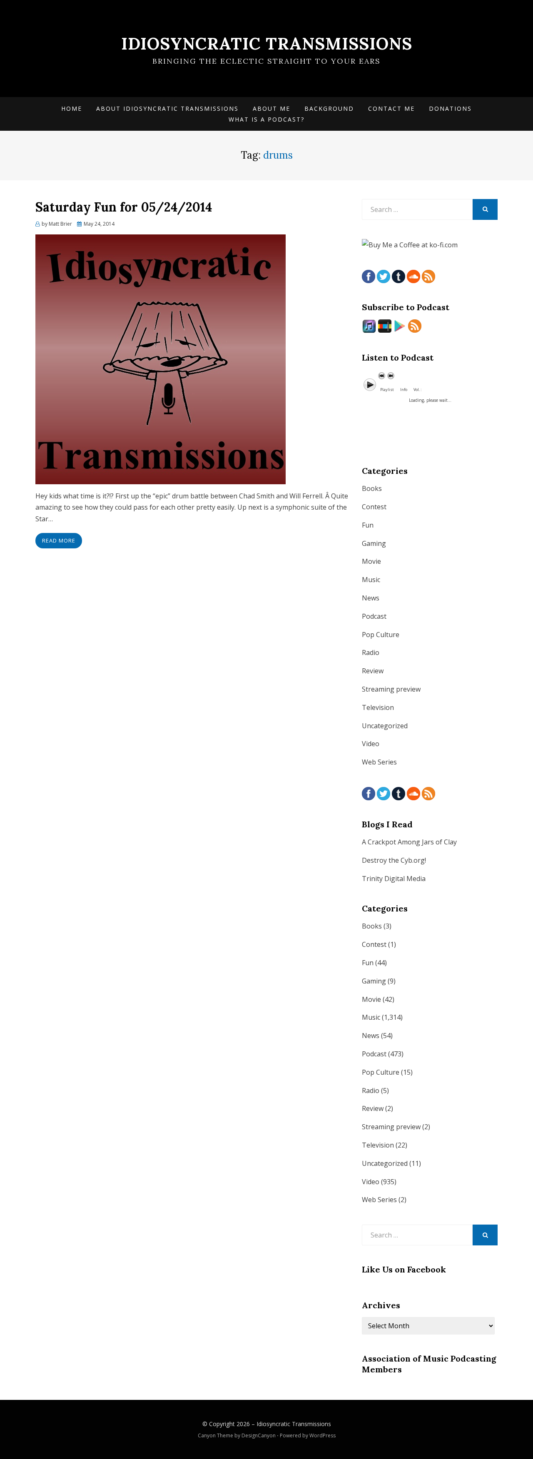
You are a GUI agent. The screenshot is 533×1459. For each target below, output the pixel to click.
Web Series (379, 762)
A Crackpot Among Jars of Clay (409, 842)
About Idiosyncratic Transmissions (167, 108)
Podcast (374, 616)
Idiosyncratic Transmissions (266, 43)
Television (378, 707)
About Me (271, 108)
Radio (370, 652)
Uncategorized (385, 725)
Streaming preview (391, 689)
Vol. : (417, 389)
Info (403, 389)
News (370, 598)
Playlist (387, 389)
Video (370, 743)
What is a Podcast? (266, 119)
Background (329, 108)
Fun (368, 525)
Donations (450, 108)
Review (373, 670)
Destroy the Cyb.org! (394, 860)
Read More (58, 540)
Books (372, 488)
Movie (371, 561)
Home (71, 108)
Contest (374, 506)
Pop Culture (380, 634)
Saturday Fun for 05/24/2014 (123, 207)
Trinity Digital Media (394, 878)
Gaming (374, 543)
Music (371, 579)
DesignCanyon (259, 1435)
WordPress (322, 1435)
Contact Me (391, 108)
